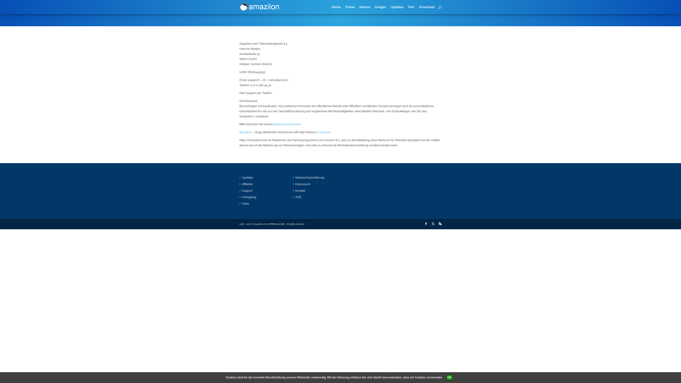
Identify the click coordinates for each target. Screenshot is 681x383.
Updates (397, 7)
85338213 (245, 132)
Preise (350, 7)
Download (426, 7)
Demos (364, 7)
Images (380, 7)
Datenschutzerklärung (309, 177)
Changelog (249, 197)
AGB (298, 197)
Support (247, 190)
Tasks (245, 203)
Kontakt (300, 190)
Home (336, 7)
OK (449, 377)
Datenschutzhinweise (287, 124)
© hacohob (323, 132)
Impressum (302, 184)
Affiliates (247, 184)
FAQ (411, 7)
